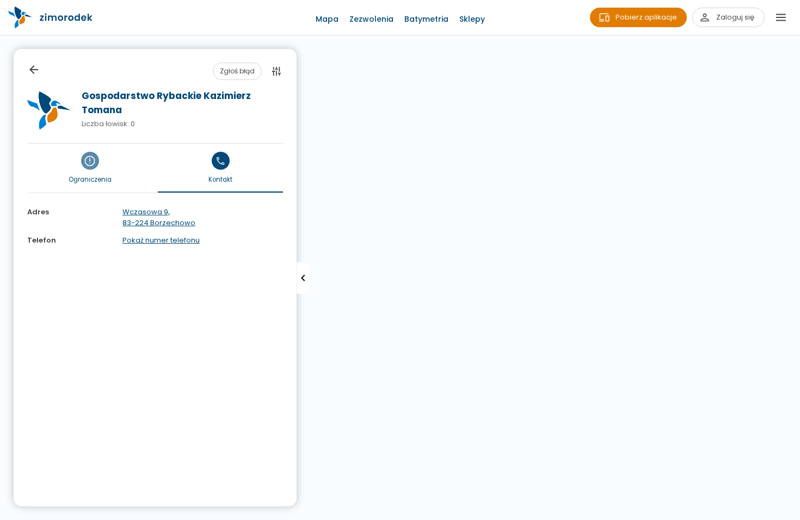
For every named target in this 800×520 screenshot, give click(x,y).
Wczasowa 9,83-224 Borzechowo (158, 217)
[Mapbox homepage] (7, 513)
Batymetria (426, 19)
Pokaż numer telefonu (161, 240)
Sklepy (472, 19)
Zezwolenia (371, 19)
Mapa (327, 19)
